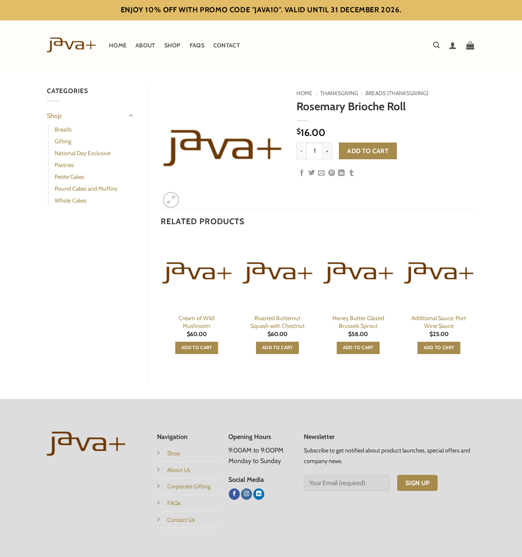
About (145, 45)
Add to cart (368, 151)
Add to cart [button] (196, 347)
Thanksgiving (339, 93)
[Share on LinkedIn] (341, 173)
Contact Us (181, 520)
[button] (436, 45)
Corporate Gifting (188, 486)
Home (117, 45)
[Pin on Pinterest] (331, 173)
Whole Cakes (70, 200)
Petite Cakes (69, 176)
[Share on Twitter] (311, 173)
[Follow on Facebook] (234, 494)
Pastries (64, 165)
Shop (172, 45)
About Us (178, 470)
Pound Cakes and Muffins (86, 188)
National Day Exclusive (83, 153)
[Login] (453, 45)
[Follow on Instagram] (246, 494)
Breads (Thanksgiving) (396, 93)
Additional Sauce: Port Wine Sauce (438, 322)
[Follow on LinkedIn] (258, 494)
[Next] (475, 303)
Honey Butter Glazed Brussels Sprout (358, 322)
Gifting (63, 141)
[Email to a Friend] (321, 173)
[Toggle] (131, 116)
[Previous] (161, 303)
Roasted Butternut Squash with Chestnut (277, 322)
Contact (226, 45)
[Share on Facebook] (302, 173)
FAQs (197, 45)
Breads (63, 129)
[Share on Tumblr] (351, 173)
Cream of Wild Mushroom (197, 322)
